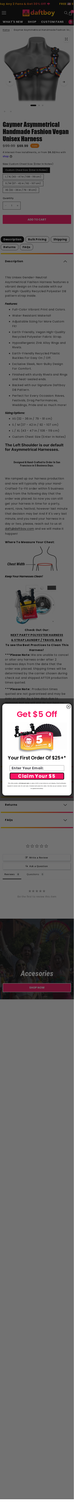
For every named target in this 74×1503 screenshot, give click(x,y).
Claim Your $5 (37, 776)
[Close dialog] (68, 707)
